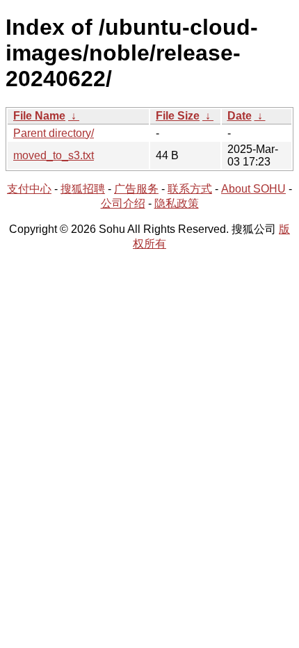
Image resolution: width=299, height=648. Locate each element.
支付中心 (29, 189)
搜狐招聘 (82, 189)
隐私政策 (176, 203)
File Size (178, 116)
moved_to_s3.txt (53, 155)
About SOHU (253, 189)
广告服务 (136, 189)
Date (239, 116)
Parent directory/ (53, 133)
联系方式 (190, 189)
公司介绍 (123, 203)
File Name (39, 116)
